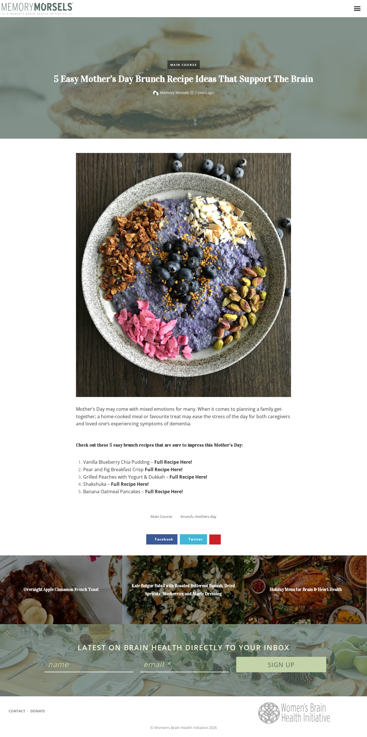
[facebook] (52, 711)
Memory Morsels (174, 92)
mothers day (205, 516)
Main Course (183, 65)
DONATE (37, 711)
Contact (17, 711)
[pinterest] (75, 711)
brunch (187, 516)
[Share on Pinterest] (215, 539)
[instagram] (64, 711)
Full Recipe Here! (173, 462)
